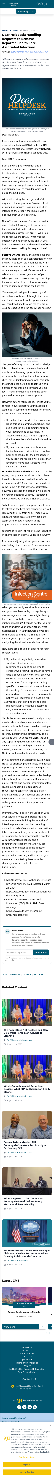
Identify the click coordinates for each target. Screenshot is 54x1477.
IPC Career (39, 974)
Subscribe (39, 952)
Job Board (27, 1359)
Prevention (15, 974)
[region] (27, 1449)
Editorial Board (27, 1353)
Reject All (27, 1465)
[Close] (51, 1425)
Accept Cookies (27, 1472)
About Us (27, 1350)
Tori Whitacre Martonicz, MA (19, 1040)
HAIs (5, 974)
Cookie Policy (45, 1452)
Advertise (27, 1347)
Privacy (27, 1365)
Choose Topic (24, 11)
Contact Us (27, 1356)
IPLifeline (27, 974)
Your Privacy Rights (27, 1372)
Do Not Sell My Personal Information (27, 1369)
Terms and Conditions (27, 1362)
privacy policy (10, 960)
